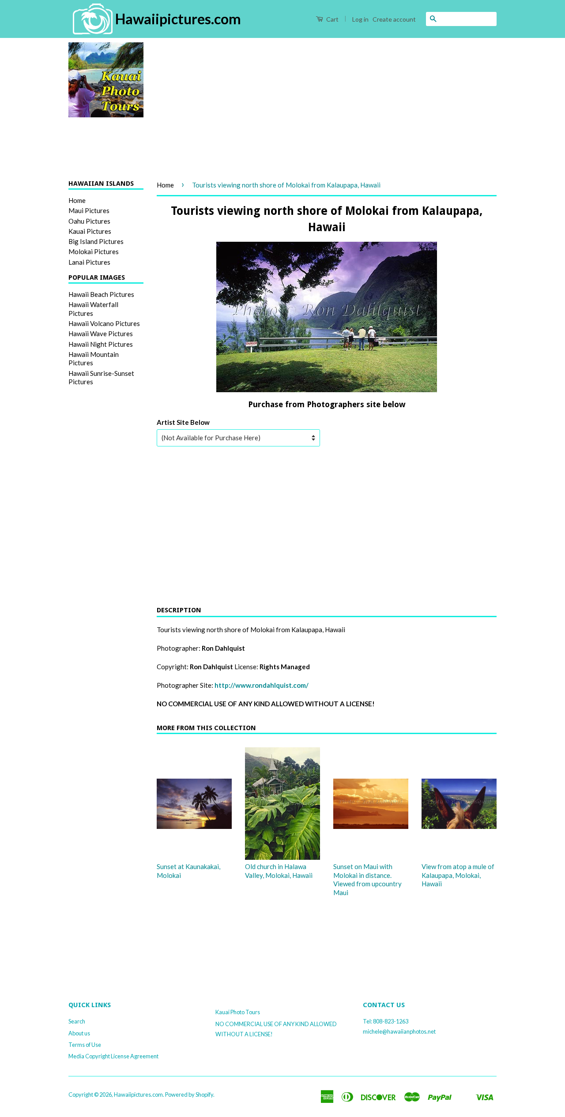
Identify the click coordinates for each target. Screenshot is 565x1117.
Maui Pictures (88, 210)
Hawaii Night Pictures (100, 344)
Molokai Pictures (93, 251)
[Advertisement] (327, 104)
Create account (394, 19)
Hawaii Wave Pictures (100, 333)
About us (79, 1033)
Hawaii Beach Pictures (101, 294)
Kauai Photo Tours (237, 1012)
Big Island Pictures (96, 241)
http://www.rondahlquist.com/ (262, 685)
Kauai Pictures (89, 231)
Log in (360, 19)
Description (179, 610)
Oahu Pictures (89, 221)
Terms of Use (84, 1044)
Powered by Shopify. (190, 1094)
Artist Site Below (183, 422)
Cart (332, 19)
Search (76, 1021)
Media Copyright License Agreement (113, 1056)
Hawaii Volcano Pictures (104, 323)
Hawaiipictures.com (138, 1094)
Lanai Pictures (89, 262)
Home (77, 200)
